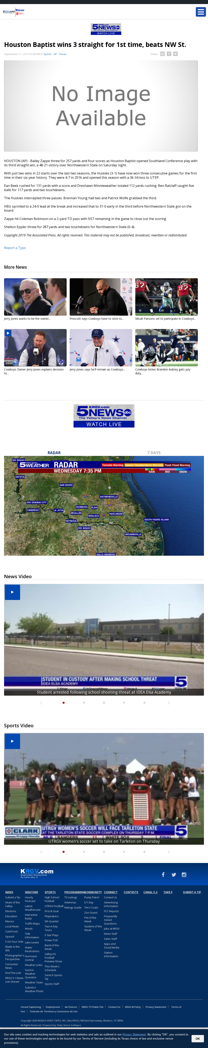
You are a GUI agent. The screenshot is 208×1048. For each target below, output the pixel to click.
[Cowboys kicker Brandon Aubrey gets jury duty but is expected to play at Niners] (166, 347)
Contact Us (110, 897)
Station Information (111, 954)
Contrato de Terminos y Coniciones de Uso (54, 1011)
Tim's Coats (91, 907)
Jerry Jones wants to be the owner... (27, 318)
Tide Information (32, 935)
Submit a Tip (12, 897)
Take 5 (167, 892)
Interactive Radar (31, 916)
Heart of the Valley (12, 904)
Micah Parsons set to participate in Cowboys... (165, 318)
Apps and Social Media (111, 945)
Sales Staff (110, 939)
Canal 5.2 (150, 892)
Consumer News (11, 966)
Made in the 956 (12, 948)
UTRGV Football (54, 906)
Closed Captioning (31, 1006)
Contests (131, 892)
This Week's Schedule (52, 968)
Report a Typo (15, 248)
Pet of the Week (90, 919)
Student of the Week (93, 928)
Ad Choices (71, 1006)
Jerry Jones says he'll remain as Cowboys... (97, 369)
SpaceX (9, 936)
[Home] (27, 12)
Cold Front (11, 931)
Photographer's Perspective (14, 957)
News (9, 892)
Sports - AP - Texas (54, 54)
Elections (10, 911)
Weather (31, 892)
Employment (53, 1006)
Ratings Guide (72, 907)
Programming (73, 892)
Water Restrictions (32, 949)
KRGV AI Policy (133, 1006)
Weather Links (33, 965)
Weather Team (34, 982)
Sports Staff (52, 984)
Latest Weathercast (32, 908)
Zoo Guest (90, 912)
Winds (29, 928)
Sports (50, 892)
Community (93, 892)
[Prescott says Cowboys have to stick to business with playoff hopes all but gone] (101, 297)
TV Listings (70, 897)
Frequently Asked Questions (110, 919)
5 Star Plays (51, 935)
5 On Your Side (14, 941)
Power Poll (51, 940)
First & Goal (51, 911)
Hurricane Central (31, 958)
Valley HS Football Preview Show (53, 957)
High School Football (52, 899)
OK (198, 1038)
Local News (12, 926)
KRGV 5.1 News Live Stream (14, 979)
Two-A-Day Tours (51, 928)
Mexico (9, 921)
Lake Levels (32, 942)
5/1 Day (88, 902)
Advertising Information (111, 904)
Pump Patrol (91, 897)
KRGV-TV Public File (92, 1006)
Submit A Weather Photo (34, 989)
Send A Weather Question (30, 973)
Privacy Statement (156, 1006)
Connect (111, 892)
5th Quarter (52, 921)
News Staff (110, 933)
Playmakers (52, 916)
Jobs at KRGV (111, 928)
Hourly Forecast (30, 899)
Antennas (70, 902)
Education (11, 916)
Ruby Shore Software (69, 1025)
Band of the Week (52, 947)
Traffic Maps (32, 923)
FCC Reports (111, 911)
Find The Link (13, 973)
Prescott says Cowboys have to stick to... (97, 318)
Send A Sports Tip (53, 977)
